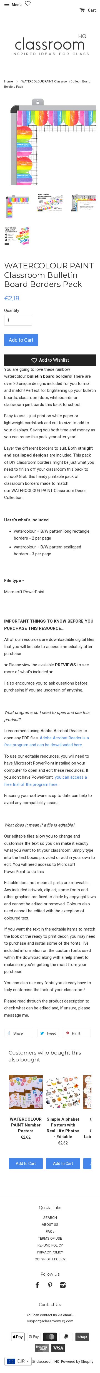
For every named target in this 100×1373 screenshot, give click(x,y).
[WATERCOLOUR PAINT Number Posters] (26, 1092)
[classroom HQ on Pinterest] (50, 1286)
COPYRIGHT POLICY (50, 1259)
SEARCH (50, 1218)
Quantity (11, 310)
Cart (91, 10)
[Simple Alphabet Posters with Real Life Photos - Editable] (63, 1092)
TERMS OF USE (50, 1238)
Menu (16, 4)
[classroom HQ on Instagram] (63, 1286)
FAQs (50, 1231)
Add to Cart (26, 1163)
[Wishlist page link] (28, 3)
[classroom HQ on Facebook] (37, 1286)
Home (8, 81)
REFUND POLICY (50, 1245)
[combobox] (18, 1361)
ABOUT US (50, 1224)
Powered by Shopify (77, 1361)
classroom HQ (47, 1361)
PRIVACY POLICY (50, 1252)
